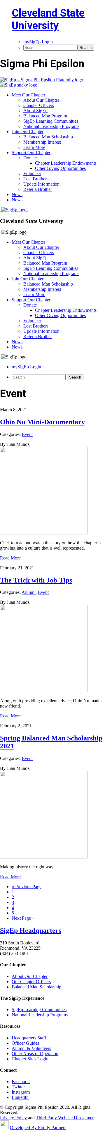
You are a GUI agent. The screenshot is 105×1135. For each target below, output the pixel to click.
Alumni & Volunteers (31, 1048)
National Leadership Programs (51, 273)
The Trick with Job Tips (36, 580)
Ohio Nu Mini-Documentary (42, 422)
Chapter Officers (38, 252)
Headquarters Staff (29, 1037)
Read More (10, 557)
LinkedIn (20, 1097)
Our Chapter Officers (31, 981)
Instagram (21, 1092)
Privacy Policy (13, 1117)
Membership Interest (42, 289)
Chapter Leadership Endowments (66, 310)
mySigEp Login (26, 366)
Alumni (29, 592)
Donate (30, 304)
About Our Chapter (41, 247)
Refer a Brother (37, 336)
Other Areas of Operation (35, 1053)
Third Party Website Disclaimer (65, 1117)
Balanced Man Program (45, 263)
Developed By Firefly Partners (38, 1127)
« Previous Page (26, 886)
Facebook (21, 1081)
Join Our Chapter (27, 278)
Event (27, 434)
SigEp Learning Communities (50, 268)
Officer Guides (25, 1043)
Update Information (41, 331)
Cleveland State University (48, 19)
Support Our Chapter (31, 299)
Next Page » (23, 918)
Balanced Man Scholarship (48, 283)
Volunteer (32, 320)
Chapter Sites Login (30, 1058)
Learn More (34, 294)
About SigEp (35, 257)
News (17, 341)
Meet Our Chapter (28, 242)
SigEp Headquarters (30, 930)
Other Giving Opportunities (60, 315)
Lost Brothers (35, 325)
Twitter (18, 1086)
